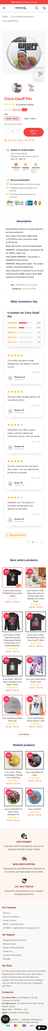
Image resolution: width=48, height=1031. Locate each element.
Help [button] (43, 1028)
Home (5, 16)
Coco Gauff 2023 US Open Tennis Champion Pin (13, 812)
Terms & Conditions (11, 917)
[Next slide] (42, 53)
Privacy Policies (9, 920)
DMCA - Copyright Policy (13, 924)
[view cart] (44, 8)
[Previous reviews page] (28, 542)
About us (6, 913)
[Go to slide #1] (17, 88)
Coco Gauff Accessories (22, 16)
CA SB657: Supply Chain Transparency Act (21, 928)
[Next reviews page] (41, 542)
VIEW (12, 585)
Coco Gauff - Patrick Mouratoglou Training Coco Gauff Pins (13, 775)
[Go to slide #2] (31, 88)
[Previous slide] (6, 53)
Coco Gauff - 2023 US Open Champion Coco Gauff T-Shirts (12, 682)
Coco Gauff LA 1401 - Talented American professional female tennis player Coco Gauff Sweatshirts (12, 640)
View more (24, 734)
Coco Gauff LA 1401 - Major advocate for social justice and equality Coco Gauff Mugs (36, 595)
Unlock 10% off (5, 1019)
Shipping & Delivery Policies (14, 940)
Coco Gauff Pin (34, 809)
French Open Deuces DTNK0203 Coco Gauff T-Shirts (12, 593)
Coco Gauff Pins (10, 21)
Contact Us (7, 951)
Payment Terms (9, 944)
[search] (36, 8)
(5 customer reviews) (25, 105)
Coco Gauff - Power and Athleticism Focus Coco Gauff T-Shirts (36, 637)
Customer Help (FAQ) (12, 955)
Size (6, 114)
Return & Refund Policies (13, 948)
